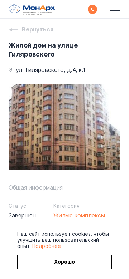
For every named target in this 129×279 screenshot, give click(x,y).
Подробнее (46, 246)
